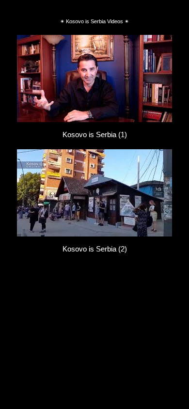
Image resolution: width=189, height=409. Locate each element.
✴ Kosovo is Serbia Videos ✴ (94, 21)
